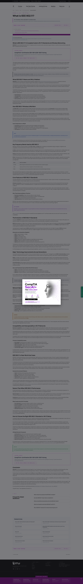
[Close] (41, 280)
